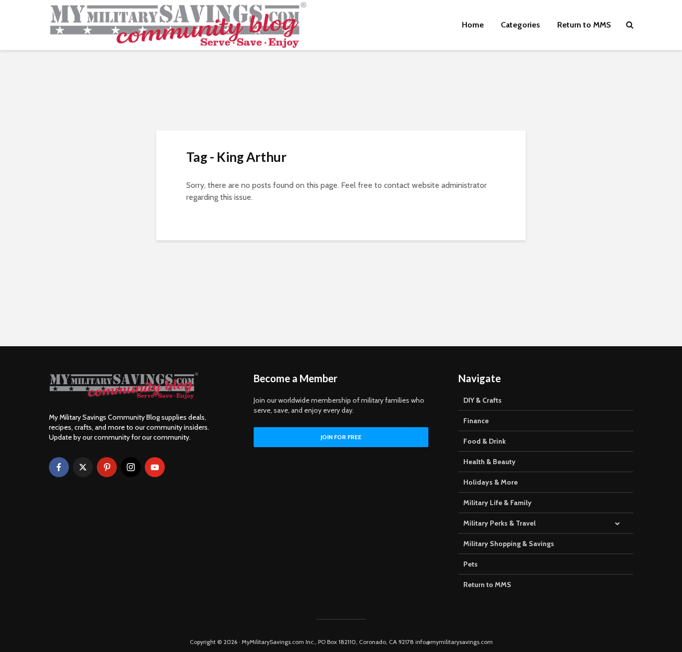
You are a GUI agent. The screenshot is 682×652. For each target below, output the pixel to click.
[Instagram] (131, 467)
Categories (520, 24)
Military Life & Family (497, 502)
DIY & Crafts (482, 400)
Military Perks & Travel (499, 523)
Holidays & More (490, 482)
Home (473, 24)
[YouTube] (155, 467)
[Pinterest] (107, 467)
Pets (470, 564)
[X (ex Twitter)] (83, 467)
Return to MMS (584, 24)
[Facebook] (59, 467)
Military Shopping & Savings (508, 543)
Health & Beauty (489, 461)
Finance (476, 420)
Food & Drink (484, 441)
